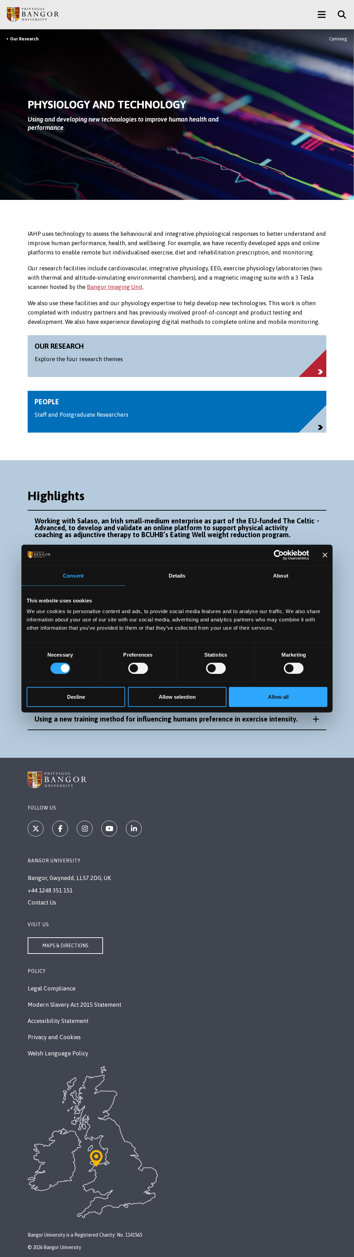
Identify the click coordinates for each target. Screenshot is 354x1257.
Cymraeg (338, 39)
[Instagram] (85, 829)
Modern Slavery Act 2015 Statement (74, 1004)
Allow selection (177, 697)
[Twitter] (36, 829)
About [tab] (280, 575)
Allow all (278, 697)
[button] (177, 528)
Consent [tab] (73, 575)
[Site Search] (339, 14)
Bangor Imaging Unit (114, 286)
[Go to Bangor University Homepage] (33, 14)
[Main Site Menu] (322, 14)
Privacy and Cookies (54, 1037)
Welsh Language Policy (58, 1053)
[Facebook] (60, 829)
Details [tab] (177, 575)
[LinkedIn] (134, 829)
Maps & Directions (65, 945)
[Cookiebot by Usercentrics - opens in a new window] (279, 555)
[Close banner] (325, 554)
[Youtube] (109, 829)
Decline (76, 697)
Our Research (24, 38)
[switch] (138, 668)
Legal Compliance (51, 988)
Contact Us (42, 902)
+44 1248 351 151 (50, 890)
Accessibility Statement (58, 1020)
